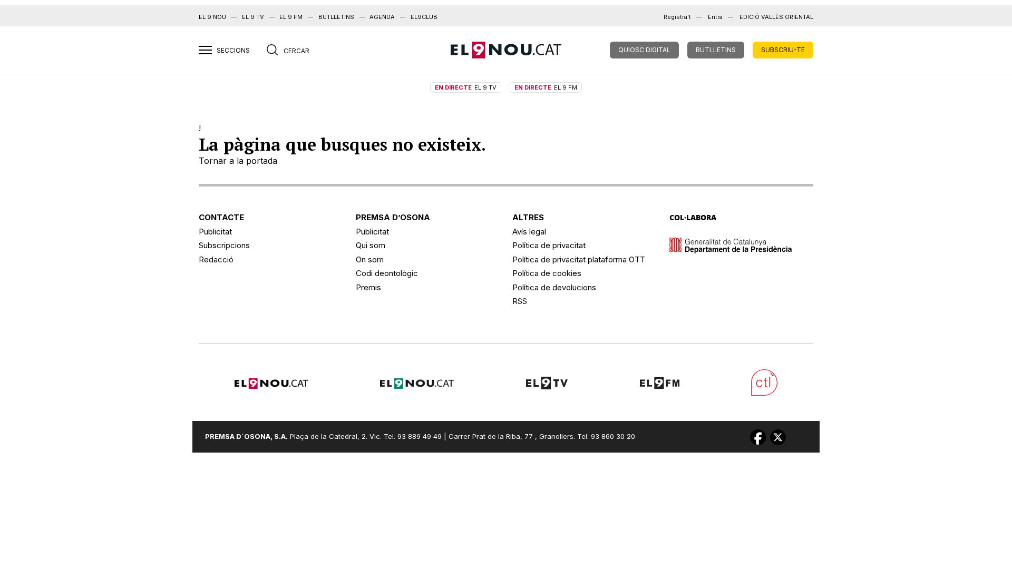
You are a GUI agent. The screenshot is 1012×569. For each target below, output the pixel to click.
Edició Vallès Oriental (776, 17)
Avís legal (529, 232)
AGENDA (382, 17)
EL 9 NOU (212, 17)
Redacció (216, 259)
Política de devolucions (554, 287)
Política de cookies (546, 273)
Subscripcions (224, 245)
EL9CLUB (424, 17)
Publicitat (215, 232)
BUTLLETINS (336, 17)
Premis (368, 287)
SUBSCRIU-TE (783, 50)
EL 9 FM (291, 17)
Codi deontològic (387, 273)
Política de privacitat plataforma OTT (578, 259)
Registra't (677, 17)
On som (370, 259)
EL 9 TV (253, 17)
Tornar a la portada (238, 160)
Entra (715, 17)
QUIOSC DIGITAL (644, 50)
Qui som (370, 245)
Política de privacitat (549, 245)
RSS (519, 301)
